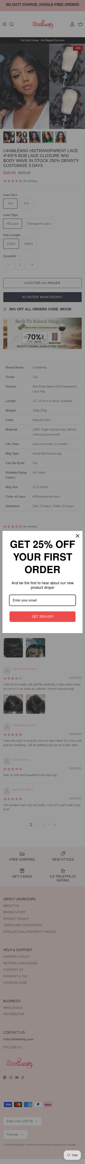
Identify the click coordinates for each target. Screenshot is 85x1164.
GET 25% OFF (42, 616)
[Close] (78, 536)
